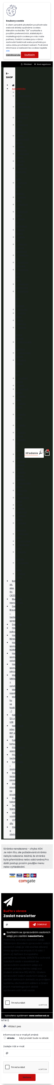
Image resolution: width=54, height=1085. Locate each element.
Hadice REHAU (14, 637)
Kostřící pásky (21, 315)
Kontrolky (22, 309)
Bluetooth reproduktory (16, 601)
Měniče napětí (14, 691)
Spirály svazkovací (21, 510)
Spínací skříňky (21, 517)
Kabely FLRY (20, 239)
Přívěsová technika (16, 756)
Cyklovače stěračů (22, 155)
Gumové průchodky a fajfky (21, 174)
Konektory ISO (22, 257)
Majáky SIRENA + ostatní (14, 680)
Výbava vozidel (15, 814)
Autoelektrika (19, 88)
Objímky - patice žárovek (21, 333)
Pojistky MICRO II (21, 407)
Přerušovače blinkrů (23, 485)
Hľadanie (32, 453)
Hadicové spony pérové (16, 668)
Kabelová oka (22, 206)
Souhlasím (29, 55)
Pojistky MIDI (21, 427)
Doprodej (16, 624)
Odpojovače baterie (23, 355)
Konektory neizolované (22, 286)
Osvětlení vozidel (22, 380)
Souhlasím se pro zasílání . (28, 934)
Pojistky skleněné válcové (21, 465)
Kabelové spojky (22, 213)
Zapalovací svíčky (22, 546)
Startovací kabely (16, 800)
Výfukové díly (16, 822)
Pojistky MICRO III (21, 418)
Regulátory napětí (22, 499)
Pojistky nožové (21, 434)
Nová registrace (44, 64)
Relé (20, 505)
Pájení (21, 385)
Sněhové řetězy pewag (15, 776)
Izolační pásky (21, 199)
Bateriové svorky (22, 119)
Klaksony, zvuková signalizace (21, 248)
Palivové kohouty (15, 742)
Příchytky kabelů (21, 492)
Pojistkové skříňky (22, 391)
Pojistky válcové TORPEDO (21, 476)
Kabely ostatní (20, 231)
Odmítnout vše (13, 55)
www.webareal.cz (39, 1015)
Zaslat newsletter (19, 915)
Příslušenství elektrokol (17, 749)
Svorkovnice (24, 541)
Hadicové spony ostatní (16, 657)
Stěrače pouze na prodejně (15, 789)
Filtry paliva (13, 630)
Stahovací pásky (22, 536)
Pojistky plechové (21, 456)
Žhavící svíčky (20, 575)
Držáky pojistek (20, 163)
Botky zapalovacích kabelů (22, 139)
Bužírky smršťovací (21, 148)
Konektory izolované (22, 264)
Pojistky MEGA (21, 398)
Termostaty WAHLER (17, 807)
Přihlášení (28, 64)
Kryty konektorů (21, 322)
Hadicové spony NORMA (16, 646)
